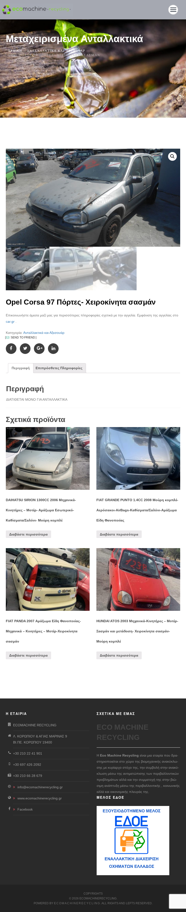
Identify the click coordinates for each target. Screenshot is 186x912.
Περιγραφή (21, 368)
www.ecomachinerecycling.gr (39, 798)
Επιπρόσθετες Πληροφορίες (59, 368)
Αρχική (15, 51)
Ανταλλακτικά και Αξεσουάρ (56, 51)
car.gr (10, 321)
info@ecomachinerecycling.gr (40, 787)
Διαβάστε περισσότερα (28, 534)
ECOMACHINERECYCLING (77, 903)
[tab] (20, 368)
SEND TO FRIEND (22, 337)
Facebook (25, 809)
